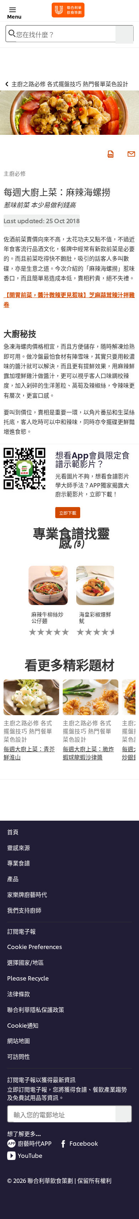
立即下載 (67, 513)
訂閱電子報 (21, 931)
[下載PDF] (110, 152)
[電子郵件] (130, 152)
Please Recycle (28, 978)
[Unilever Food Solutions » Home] (68, 10)
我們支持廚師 (24, 910)
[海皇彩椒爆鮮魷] (95, 585)
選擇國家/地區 (25, 962)
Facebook (84, 1143)
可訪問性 (18, 1056)
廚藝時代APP (35, 1143)
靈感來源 (18, 847)
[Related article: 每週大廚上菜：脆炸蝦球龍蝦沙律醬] (90, 697)
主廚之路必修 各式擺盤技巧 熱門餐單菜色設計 (28, 731)
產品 (13, 879)
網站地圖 (18, 1040)
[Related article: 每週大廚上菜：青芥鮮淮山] (31, 697)
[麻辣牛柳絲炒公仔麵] (48, 585)
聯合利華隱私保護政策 (35, 1009)
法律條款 (18, 994)
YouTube (30, 1155)
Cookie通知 (22, 1025)
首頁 (13, 832)
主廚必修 (15, 173)
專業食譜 (18, 863)
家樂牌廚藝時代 (27, 894)
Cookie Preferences (34, 946)
